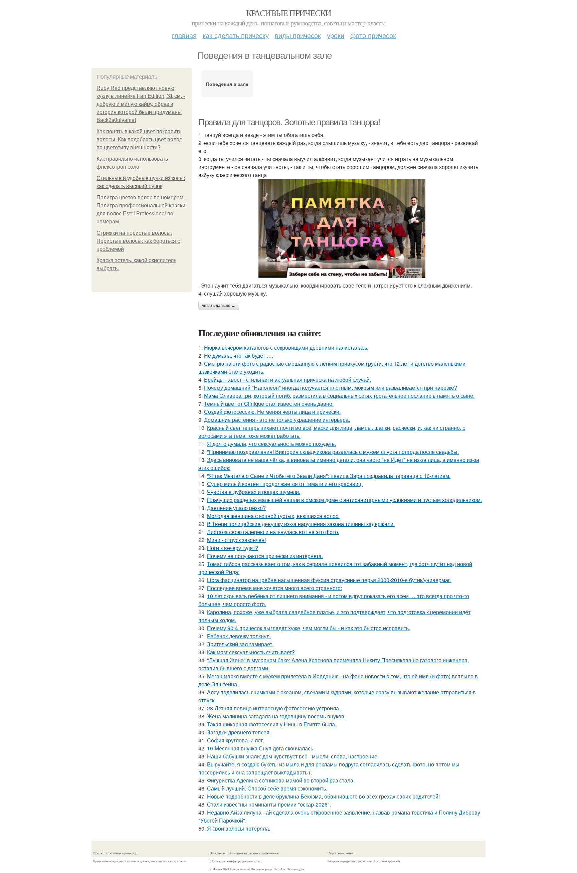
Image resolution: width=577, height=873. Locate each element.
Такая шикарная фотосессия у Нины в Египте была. (271, 724)
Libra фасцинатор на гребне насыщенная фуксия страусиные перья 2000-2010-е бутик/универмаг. (329, 580)
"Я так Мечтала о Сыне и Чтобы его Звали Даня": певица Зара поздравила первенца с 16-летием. (328, 476)
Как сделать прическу (236, 35)
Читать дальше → (218, 305)
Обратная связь (340, 853)
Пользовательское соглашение (253, 853)
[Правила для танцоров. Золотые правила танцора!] (342, 228)
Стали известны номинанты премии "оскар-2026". (269, 804)
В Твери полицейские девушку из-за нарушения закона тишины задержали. (301, 524)
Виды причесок (298, 35)
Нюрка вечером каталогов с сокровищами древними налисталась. (286, 347)
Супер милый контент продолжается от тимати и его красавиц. (285, 484)
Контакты (217, 853)
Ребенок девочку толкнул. (239, 636)
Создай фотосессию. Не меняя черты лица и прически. (272, 411)
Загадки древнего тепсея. (239, 732)
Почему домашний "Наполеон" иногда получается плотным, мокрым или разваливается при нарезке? (330, 387)
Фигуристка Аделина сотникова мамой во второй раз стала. (281, 780)
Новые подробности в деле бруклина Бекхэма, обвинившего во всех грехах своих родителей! (323, 796)
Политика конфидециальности (235, 861)
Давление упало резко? (236, 508)
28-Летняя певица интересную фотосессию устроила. (273, 708)
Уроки (335, 35)
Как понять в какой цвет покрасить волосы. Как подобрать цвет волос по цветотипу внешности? (139, 139)
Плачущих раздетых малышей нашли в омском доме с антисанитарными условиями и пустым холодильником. (344, 500)
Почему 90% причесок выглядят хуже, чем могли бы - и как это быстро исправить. (308, 628)
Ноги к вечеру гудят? (232, 548)
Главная (184, 35)
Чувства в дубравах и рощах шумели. (253, 492)
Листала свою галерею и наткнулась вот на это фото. (273, 532)
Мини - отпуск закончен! (236, 540)
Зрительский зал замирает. (240, 644)
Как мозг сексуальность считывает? (251, 652)
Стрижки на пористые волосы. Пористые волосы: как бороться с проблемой (138, 241)
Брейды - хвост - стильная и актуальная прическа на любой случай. (287, 379)
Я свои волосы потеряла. (238, 828)
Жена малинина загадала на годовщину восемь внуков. (276, 716)
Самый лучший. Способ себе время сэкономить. (267, 788)
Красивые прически (288, 12)
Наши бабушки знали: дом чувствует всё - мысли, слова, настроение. (293, 756)
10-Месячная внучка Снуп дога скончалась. (261, 748)
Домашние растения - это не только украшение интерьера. (277, 419)
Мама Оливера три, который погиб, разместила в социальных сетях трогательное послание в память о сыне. (339, 395)
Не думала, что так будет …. (238, 355)
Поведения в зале (227, 83)
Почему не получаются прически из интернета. (265, 556)
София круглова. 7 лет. (235, 740)
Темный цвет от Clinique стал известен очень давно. (269, 403)
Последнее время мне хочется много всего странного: (274, 588)
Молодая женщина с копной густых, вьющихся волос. (273, 516)
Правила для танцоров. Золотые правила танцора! (289, 122)
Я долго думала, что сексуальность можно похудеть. (271, 444)
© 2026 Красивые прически (115, 853)
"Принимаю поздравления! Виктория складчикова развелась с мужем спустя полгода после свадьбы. (333, 452)
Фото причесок (373, 35)
